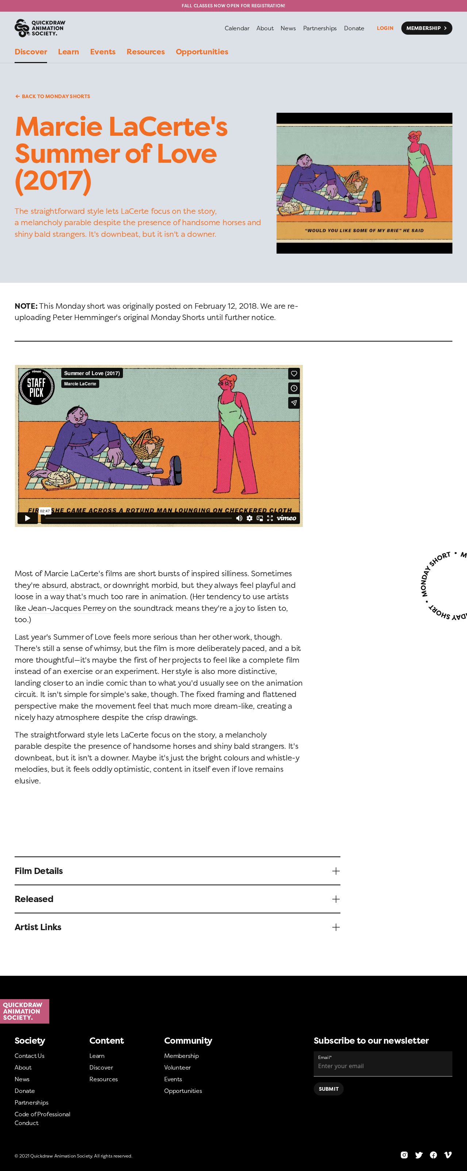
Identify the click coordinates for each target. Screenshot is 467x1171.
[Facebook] (433, 1155)
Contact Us (30, 1056)
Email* (325, 1057)
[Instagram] (404, 1155)
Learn (97, 1056)
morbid (164, 585)
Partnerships (32, 1102)
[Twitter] (418, 1155)
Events (173, 1079)
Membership (181, 1056)
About (23, 1067)
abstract (85, 585)
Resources (103, 1079)
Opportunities (183, 1091)
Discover (101, 1067)
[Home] (233, 1011)
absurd (54, 585)
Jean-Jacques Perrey (66, 608)
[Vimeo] (448, 1155)
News (22, 1079)
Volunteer (177, 1067)
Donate (25, 1091)
